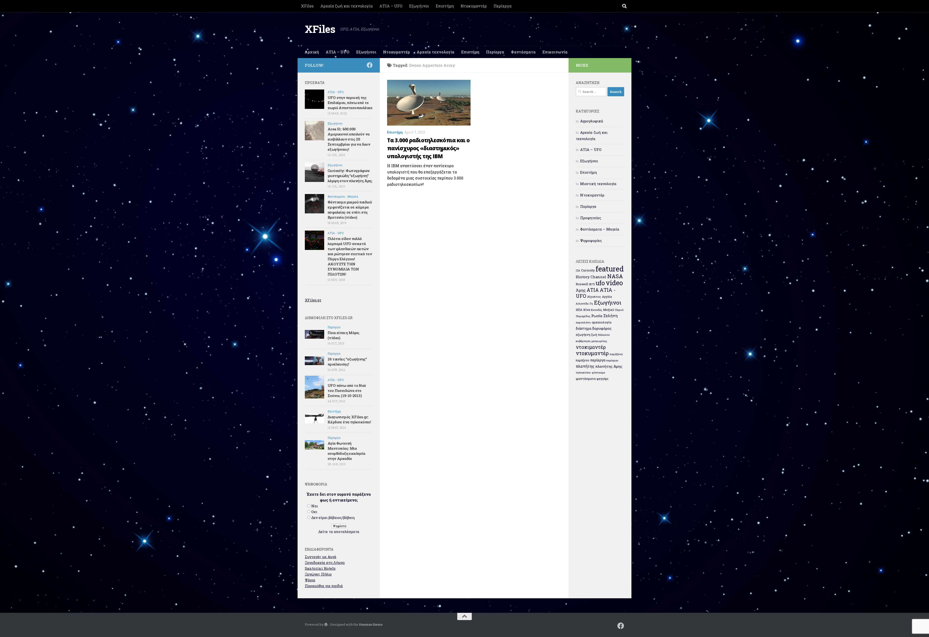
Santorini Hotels (320, 568)
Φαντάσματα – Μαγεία (599, 229)
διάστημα (583, 328)
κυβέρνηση (583, 341)
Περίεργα (502, 5)
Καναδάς (596, 310)
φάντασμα (598, 372)
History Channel (591, 277)
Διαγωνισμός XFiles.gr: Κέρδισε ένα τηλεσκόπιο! (349, 419)
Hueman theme (371, 624)
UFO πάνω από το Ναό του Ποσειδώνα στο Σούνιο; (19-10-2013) (347, 390)
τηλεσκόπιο (583, 372)
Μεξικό (608, 310)
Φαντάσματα (523, 51)
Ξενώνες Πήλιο (318, 574)
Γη (591, 303)
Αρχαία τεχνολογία (435, 51)
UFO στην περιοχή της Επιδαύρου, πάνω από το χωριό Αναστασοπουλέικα (350, 102)
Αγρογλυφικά (591, 121)
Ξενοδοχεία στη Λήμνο (325, 562)
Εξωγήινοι (419, 5)
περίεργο (612, 360)
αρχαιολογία (601, 322)
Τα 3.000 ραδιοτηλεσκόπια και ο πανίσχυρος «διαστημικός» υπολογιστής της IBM (428, 148)
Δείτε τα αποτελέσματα (338, 531)
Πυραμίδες (583, 316)
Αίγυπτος (594, 297)
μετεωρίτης (599, 341)
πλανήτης (585, 366)
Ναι (314, 505)
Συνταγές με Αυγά (320, 556)
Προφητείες (590, 217)
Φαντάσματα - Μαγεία (343, 196)
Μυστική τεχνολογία (598, 183)
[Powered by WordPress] (326, 624)
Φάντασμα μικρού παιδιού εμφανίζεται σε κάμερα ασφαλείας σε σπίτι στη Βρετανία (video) (350, 210)
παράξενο (582, 360)
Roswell (582, 284)
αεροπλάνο (583, 322)
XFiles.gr (313, 300)
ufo (600, 283)
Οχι (314, 511)
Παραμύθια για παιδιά (324, 585)
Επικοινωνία (555, 51)
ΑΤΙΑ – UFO (390, 5)
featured (610, 268)
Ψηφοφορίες (591, 240)
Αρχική (312, 51)
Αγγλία (607, 297)
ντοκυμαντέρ (592, 353)
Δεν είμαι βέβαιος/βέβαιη (333, 517)
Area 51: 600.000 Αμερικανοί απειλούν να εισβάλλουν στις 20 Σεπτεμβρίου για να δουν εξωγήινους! (349, 139)
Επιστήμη (445, 5)
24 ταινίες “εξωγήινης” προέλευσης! (347, 362)
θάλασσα (604, 335)
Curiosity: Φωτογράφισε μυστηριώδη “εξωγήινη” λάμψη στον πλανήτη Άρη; (350, 175)
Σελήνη (610, 315)
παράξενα (616, 354)
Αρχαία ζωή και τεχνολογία (346, 5)
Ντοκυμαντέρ (474, 5)
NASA (615, 276)
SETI (592, 284)
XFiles (307, 5)
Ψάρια (310, 579)
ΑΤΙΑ (593, 290)
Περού (619, 310)
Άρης (581, 290)
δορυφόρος (602, 328)
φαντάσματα (586, 378)
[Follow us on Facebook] (370, 65)
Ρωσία (596, 315)
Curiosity (588, 270)
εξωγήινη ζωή (586, 334)
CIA (578, 270)
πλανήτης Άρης (608, 366)
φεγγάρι (602, 379)
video (614, 282)
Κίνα (586, 310)
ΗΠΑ (579, 310)
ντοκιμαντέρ (591, 347)
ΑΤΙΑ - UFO (336, 92)
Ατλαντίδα (582, 303)
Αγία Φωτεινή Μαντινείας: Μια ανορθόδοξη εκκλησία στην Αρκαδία (346, 451)
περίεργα (597, 360)
